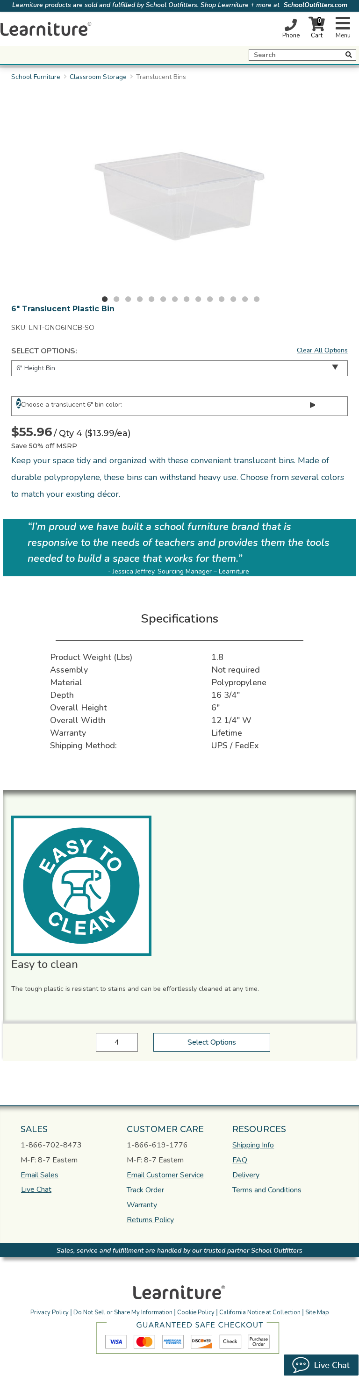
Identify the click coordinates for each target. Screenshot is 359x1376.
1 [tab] (105, 299)
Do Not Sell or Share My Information (122, 1312)
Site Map (317, 1312)
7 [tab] (175, 299)
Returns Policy (150, 1220)
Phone (291, 35)
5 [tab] (151, 299)
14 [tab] (257, 299)
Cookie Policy (196, 1312)
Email (39, 1175)
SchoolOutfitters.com (315, 4)
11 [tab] (222, 299)
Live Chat (36, 1189)
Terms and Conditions (267, 1190)
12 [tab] (233, 299)
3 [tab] (128, 299)
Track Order (145, 1190)
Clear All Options (322, 350)
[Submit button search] (348, 54)
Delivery (245, 1175)
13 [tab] (245, 299)
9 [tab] (198, 299)
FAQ (239, 1160)
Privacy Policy (49, 1312)
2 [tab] (116, 299)
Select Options (211, 1042)
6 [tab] (163, 299)
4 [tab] (140, 299)
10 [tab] (210, 299)
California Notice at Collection (260, 1312)
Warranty (142, 1205)
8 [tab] (187, 299)
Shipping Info (253, 1145)
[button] (120, 1326)
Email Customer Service (165, 1175)
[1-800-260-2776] (290, 25)
